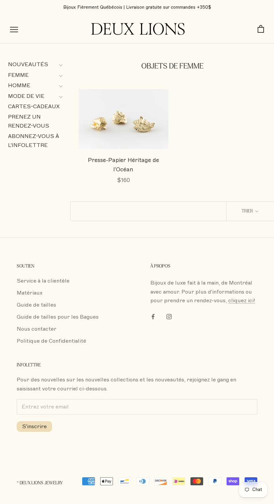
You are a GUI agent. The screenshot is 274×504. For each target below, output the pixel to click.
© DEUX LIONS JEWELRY (40, 483)
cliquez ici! (241, 300)
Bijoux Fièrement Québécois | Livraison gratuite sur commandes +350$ (137, 7)
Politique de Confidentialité (51, 341)
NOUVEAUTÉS (28, 64)
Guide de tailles (36, 305)
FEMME (18, 75)
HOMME (19, 85)
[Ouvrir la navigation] (14, 29)
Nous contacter (36, 329)
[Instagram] (169, 316)
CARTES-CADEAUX (34, 106)
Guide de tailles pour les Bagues (58, 317)
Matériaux (29, 293)
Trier (248, 211)
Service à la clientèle (43, 281)
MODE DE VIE (26, 96)
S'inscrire (34, 426)
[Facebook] (153, 316)
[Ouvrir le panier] (261, 29)
